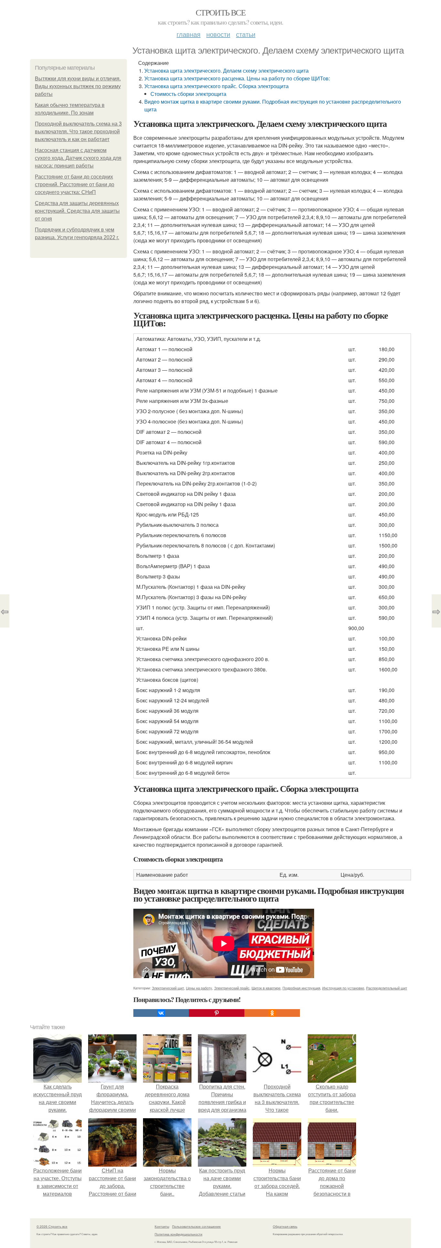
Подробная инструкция (301, 987)
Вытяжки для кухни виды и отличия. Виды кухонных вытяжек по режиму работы (78, 86)
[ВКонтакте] (161, 1013)
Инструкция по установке (343, 987)
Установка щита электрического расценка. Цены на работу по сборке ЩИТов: (237, 78)
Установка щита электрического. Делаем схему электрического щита (226, 70)
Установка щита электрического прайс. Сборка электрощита (216, 86)
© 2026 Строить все (51, 1226)
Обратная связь (285, 1226)
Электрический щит (168, 987)
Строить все (220, 12)
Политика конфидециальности (178, 1234)
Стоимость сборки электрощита (188, 93)
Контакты (162, 1226)
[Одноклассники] (272, 1013)
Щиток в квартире (266, 987)
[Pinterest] (216, 1013)
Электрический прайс (232, 987)
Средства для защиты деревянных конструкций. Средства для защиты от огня (77, 210)
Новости (218, 34)
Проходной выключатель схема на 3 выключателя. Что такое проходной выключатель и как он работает (78, 131)
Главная (188, 34)
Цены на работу (199, 987)
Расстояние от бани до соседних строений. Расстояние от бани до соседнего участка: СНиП (74, 184)
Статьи (245, 34)
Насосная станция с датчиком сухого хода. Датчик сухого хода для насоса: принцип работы (78, 158)
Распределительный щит (386, 987)
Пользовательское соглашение (196, 1226)
